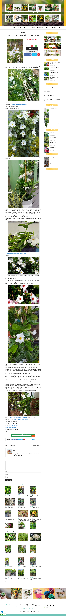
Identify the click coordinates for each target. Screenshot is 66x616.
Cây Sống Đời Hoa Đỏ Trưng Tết (23, 495)
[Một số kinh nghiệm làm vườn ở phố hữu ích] (46, 68)
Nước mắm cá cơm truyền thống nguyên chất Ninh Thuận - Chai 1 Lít (55, 163)
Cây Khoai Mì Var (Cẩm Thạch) (34, 507)
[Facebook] (59, 0)
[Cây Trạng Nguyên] (46, 150)
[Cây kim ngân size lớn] (23, 501)
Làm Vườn (19, 27)
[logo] (33, 13)
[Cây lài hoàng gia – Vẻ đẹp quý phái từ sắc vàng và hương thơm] (35, 513)
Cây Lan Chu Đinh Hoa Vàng (10, 445)
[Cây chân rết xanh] (23, 537)
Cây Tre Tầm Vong (33, 554)
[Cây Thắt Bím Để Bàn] (46, 116)
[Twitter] (62, 0)
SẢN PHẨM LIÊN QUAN (23, 484)
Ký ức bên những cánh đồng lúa (49, 95)
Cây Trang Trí (23, 32)
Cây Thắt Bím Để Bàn (53, 113)
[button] (59, 27)
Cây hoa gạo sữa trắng (33, 531)
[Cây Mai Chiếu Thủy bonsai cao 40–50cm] (35, 561)
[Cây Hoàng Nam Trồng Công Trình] (23, 572)
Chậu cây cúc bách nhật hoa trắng (10, 554)
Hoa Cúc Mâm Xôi (53, 142)
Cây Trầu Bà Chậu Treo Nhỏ (22, 554)
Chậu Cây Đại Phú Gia (53, 108)
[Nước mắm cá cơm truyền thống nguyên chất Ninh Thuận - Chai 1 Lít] (46, 164)
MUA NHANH (32, 51)
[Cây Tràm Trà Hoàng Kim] (11, 561)
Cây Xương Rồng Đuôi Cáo (9, 507)
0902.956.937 (3, 614)
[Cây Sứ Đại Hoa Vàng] (11, 572)
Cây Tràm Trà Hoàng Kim (9, 566)
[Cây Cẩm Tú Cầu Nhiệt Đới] (11, 490)
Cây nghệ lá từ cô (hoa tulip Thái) (10, 531)
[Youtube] (22, 455)
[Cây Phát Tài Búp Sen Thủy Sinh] (46, 125)
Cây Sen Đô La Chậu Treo (22, 566)
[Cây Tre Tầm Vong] (35, 549)
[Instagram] (17, 455)
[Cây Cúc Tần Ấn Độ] (46, 140)
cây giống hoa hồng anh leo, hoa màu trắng (18, 417)
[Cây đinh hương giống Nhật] (35, 537)
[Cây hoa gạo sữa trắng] (35, 525)
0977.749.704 (12, 37)
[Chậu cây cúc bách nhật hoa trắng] (11, 549)
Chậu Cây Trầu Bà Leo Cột (54, 118)
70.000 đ (29, 39)
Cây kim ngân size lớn (21, 507)
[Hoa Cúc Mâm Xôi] (46, 145)
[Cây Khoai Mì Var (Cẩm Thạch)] (35, 501)
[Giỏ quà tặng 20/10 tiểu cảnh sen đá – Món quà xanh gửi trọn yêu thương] (23, 513)
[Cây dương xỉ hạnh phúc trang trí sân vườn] (35, 572)
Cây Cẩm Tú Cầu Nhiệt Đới (9, 495)
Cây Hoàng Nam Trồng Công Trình (23, 578)
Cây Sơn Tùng (52, 132)
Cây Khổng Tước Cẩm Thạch (9, 519)
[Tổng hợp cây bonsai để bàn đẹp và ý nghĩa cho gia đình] (23, 525)
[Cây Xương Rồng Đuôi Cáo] (11, 501)
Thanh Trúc (15, 450)
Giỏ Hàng (54, 27)
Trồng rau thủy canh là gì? (54, 72)
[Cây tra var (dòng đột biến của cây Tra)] (11, 537)
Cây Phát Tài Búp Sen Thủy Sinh (55, 123)
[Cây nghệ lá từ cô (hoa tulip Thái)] (11, 525)
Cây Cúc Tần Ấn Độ (53, 137)
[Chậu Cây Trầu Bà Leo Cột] (46, 121)
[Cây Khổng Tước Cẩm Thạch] (11, 513)
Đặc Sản (33, 27)
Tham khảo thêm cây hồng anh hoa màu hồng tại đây (15, 253)
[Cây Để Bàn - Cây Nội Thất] (52, 39)
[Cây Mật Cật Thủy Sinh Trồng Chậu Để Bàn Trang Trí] (35, 490)
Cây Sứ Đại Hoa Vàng (8, 578)
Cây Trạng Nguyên (53, 147)
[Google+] (61, 0)
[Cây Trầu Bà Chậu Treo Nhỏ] (23, 549)
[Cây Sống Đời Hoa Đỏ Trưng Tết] (23, 490)
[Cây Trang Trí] (52, 53)
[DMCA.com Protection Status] (47, 607)
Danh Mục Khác (41, 27)
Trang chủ (13, 27)
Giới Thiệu (48, 27)
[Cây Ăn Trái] (52, 46)
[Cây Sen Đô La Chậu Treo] (23, 561)
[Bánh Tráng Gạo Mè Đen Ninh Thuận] (46, 159)
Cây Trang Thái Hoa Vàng (37, 445)
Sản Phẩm (26, 27)
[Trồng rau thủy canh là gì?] (46, 74)
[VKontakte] (64, 0)
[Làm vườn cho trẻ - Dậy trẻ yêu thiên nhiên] (46, 64)
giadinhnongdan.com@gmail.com (27, 608)
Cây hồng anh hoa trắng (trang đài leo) (19, 104)
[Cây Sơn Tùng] (46, 135)
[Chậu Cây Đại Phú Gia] (46, 111)
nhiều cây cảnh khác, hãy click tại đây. (21, 419)
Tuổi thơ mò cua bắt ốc (47, 91)
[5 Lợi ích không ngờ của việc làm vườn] (46, 78)
